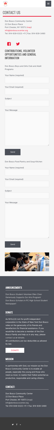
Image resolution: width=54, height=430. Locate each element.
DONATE (15, 350)
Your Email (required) (14, 87)
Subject (8, 98)
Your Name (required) (14, 75)
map (29, 27)
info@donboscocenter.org (16, 30)
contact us (10, 338)
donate (21, 338)
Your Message (11, 110)
